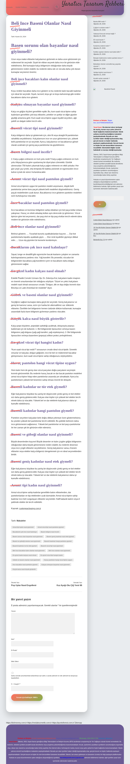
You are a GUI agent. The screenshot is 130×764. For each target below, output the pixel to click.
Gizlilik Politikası (21, 7)
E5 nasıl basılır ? (99, 40)
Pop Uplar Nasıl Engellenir (23, 585)
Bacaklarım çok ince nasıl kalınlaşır (25, 532)
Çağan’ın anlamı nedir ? (101, 28)
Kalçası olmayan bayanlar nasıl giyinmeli (56, 565)
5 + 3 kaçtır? (16, 684)
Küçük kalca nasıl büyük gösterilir (24, 569)
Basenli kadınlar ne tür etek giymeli (25, 546)
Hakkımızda (45, 7)
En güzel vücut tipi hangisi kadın (51, 555)
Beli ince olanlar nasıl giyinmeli (59, 551)
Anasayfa (9, 7)
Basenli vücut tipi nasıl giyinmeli (52, 546)
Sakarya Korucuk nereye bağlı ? (104, 34)
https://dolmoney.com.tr (16, 723)
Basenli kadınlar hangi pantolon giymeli (58, 541)
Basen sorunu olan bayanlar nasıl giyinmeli (28, 536)
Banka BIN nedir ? (99, 22)
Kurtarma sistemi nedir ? (101, 46)
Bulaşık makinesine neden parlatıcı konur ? (108, 58)
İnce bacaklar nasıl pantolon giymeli (25, 565)
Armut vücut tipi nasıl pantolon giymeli (51, 527)
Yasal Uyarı (34, 7)
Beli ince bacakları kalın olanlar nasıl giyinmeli (29, 551)
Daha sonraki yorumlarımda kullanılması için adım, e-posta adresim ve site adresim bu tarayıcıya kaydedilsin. (44, 677)
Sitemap (78, 723)
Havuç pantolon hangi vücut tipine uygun (58, 560)
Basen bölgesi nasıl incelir (50, 532)
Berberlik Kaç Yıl (99, 240)
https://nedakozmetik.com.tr (39, 723)
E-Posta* (14, 650)
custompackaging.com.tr (30, 508)
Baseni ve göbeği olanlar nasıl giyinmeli (26, 541)
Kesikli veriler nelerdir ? (101, 78)
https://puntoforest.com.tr (63, 723)
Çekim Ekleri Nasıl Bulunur (102, 220)
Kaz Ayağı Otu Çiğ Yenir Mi (69, 585)
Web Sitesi (15, 661)
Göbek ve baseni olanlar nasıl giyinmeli (26, 560)
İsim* (13, 639)
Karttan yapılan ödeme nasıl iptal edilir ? (107, 52)
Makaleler (21, 521)
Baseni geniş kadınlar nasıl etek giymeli (60, 536)
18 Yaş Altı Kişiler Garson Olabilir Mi (105, 227)
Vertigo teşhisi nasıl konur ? (102, 72)
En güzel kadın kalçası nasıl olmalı (24, 555)
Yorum (13, 611)
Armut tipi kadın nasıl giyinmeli (23, 527)
